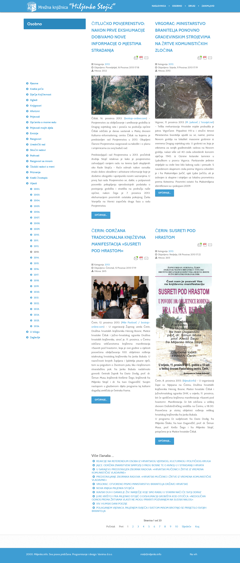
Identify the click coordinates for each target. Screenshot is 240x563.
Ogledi (33, 100)
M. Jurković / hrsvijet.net (199, 122)
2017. (36, 274)
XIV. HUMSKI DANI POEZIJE (111, 503)
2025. (37, 320)
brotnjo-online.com (135, 118)
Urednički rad (37, 144)
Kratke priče (36, 88)
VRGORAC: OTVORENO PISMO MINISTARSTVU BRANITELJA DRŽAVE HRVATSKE (142, 484)
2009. (37, 229)
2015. (36, 263)
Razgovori (35, 138)
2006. (37, 212)
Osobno (177, 6)
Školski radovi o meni (42, 166)
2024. (37, 314)
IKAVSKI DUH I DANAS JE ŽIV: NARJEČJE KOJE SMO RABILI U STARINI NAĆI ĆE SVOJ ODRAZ (148, 492)
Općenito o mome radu (43, 122)
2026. (37, 326)
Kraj (197, 526)
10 (176, 526)
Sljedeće (186, 526)
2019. (36, 286)
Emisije (34, 133)
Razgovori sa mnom (41, 161)
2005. (37, 206)
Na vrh (193, 554)
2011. (36, 240)
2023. (37, 309)
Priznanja (35, 172)
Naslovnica (159, 6)
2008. (37, 223)
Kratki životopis (39, 177)
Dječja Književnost (40, 94)
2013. (107, 64)
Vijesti (33, 183)
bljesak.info (189, 380)
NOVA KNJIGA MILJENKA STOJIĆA (115, 488)
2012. (36, 246)
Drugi (191, 6)
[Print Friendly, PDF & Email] (141, 57)
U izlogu (35, 331)
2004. (37, 200)
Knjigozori (35, 105)
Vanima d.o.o (105, 554)
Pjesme (34, 83)
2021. (36, 297)
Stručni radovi (38, 150)
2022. (36, 303)
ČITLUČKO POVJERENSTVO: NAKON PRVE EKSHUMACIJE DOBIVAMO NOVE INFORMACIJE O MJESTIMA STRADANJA (118, 37)
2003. (37, 194)
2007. (37, 217)
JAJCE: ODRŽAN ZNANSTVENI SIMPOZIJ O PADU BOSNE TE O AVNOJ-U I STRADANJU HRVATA (150, 465)
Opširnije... (101, 215)
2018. (36, 280)
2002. (37, 189)
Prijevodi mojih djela (41, 127)
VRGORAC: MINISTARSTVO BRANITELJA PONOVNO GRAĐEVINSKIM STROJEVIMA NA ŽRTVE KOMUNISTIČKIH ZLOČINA (182, 37)
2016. (36, 269)
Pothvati (34, 155)
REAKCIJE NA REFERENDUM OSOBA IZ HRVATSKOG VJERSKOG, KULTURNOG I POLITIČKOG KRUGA (153, 461)
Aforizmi (35, 111)
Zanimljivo (208, 6)
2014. (36, 257)
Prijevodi (35, 116)
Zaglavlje (35, 337)
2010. (37, 234)
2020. (37, 292)
